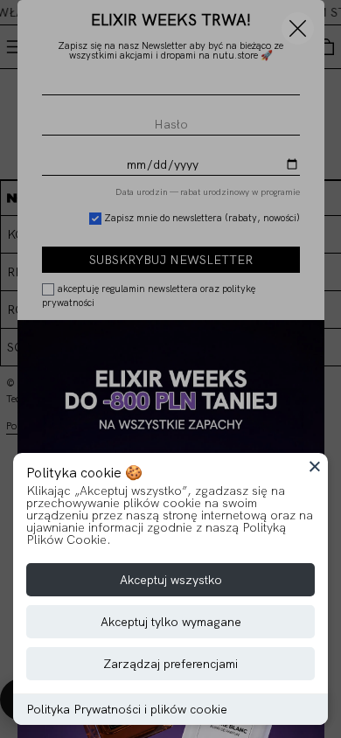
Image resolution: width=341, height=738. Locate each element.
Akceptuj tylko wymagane (171, 622)
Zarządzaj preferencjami (170, 664)
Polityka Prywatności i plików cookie (126, 709)
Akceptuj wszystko (171, 580)
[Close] (315, 466)
